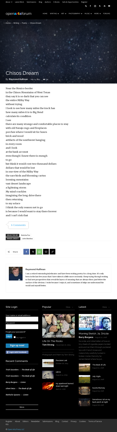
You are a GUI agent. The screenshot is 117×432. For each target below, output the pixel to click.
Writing (53, 14)
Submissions (31, 2)
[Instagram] (95, 6)
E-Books (56, 2)
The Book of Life (28, 369)
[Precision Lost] (48, 363)
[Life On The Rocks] (58, 326)
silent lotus (10, 388)
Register (84, 2)
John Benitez (27, 239)
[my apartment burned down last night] (48, 386)
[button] (86, 6)
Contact (65, 421)
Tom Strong (48, 345)
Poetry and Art (85, 329)
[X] (33, 252)
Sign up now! (17, 345)
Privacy (73, 421)
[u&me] (48, 375)
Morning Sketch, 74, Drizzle (94, 333)
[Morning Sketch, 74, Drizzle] (95, 322)
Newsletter (35, 421)
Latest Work (19, 2)
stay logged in (21, 338)
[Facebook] (90, 6)
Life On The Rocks (52, 341)
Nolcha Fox (25, 235)
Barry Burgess (11, 382)
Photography (74, 14)
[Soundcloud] (104, 6)
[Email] (46, 252)
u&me (58, 372)
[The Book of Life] (84, 368)
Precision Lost (61, 360)
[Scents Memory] (84, 391)
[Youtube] (109, 6)
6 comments (18, 225)
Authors (48, 2)
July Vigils (96, 376)
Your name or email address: (18, 315)
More (96, 14)
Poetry (24, 23)
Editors (25, 421)
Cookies (82, 421)
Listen (23, 382)
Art (62, 14)
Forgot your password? (16, 332)
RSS (7, 424)
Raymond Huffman (18, 79)
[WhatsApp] (39, 252)
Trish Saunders (12, 369)
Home (45, 14)
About (8, 2)
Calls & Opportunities (70, 2)
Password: (10, 323)
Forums (106, 14)
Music (87, 14)
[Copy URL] (52, 252)
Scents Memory (98, 388)
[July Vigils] (84, 379)
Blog (40, 2)
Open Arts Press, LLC (16, 429)
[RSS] (100, 6)
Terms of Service (95, 421)
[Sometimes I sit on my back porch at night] (84, 402)
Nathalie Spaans (13, 394)
